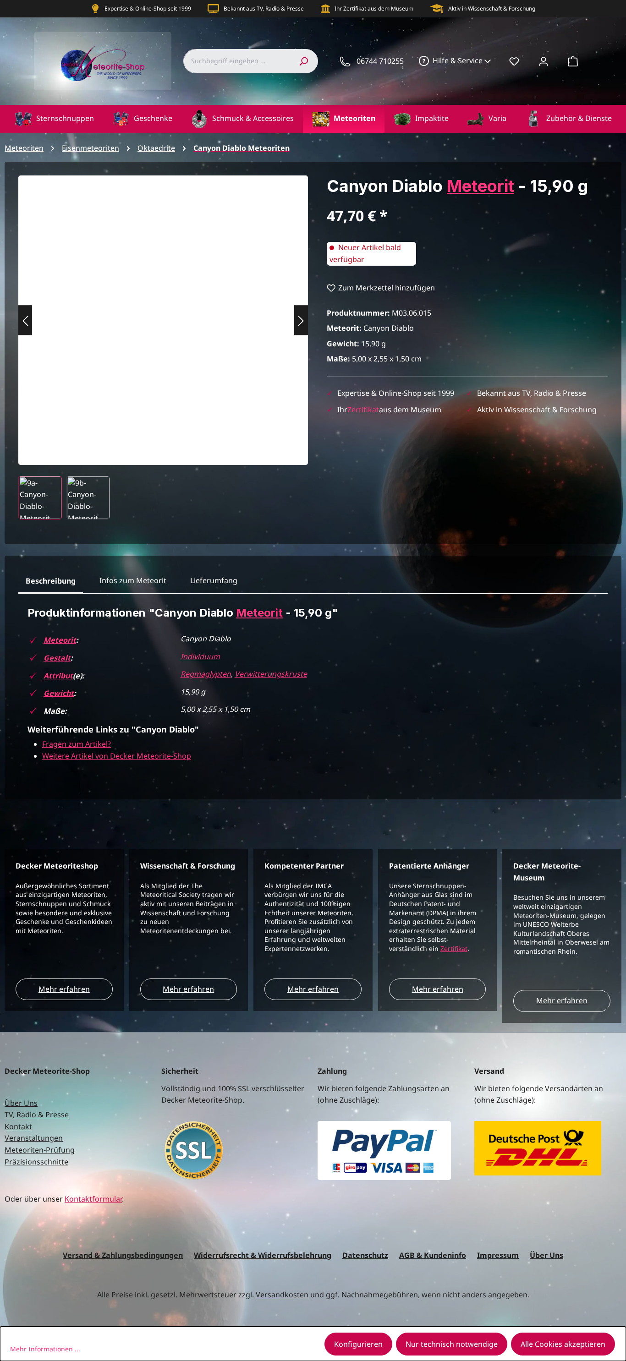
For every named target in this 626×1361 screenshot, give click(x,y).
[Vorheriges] (25, 320)
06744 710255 (380, 61)
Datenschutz (365, 1255)
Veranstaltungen (34, 1138)
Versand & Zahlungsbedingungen (123, 1255)
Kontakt (18, 1126)
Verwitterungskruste (271, 674)
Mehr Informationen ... (45, 1349)
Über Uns (21, 1103)
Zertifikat (363, 409)
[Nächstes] (301, 320)
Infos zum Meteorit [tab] (132, 580)
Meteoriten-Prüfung (40, 1150)
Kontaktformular (93, 1199)
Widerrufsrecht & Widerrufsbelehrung (262, 1255)
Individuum (200, 656)
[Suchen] (303, 61)
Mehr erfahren (64, 989)
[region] (163, 347)
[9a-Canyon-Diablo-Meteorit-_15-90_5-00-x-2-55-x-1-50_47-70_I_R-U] (163, 311)
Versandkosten (282, 1295)
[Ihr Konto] (543, 60)
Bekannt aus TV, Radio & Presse (264, 8)
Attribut (58, 676)
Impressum (498, 1255)
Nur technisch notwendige (452, 1344)
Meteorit (480, 186)
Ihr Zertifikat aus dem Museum (374, 8)
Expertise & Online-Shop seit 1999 (147, 8)
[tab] (50, 581)
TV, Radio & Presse (37, 1115)
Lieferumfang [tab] (213, 580)
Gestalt (57, 658)
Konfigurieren (358, 1344)
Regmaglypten (206, 674)
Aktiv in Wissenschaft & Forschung (491, 8)
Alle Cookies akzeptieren (563, 1344)
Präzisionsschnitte (36, 1162)
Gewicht (59, 693)
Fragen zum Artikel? (76, 744)
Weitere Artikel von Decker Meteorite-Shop (116, 756)
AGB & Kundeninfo (432, 1255)
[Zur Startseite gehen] (102, 61)
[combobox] (236, 61)
